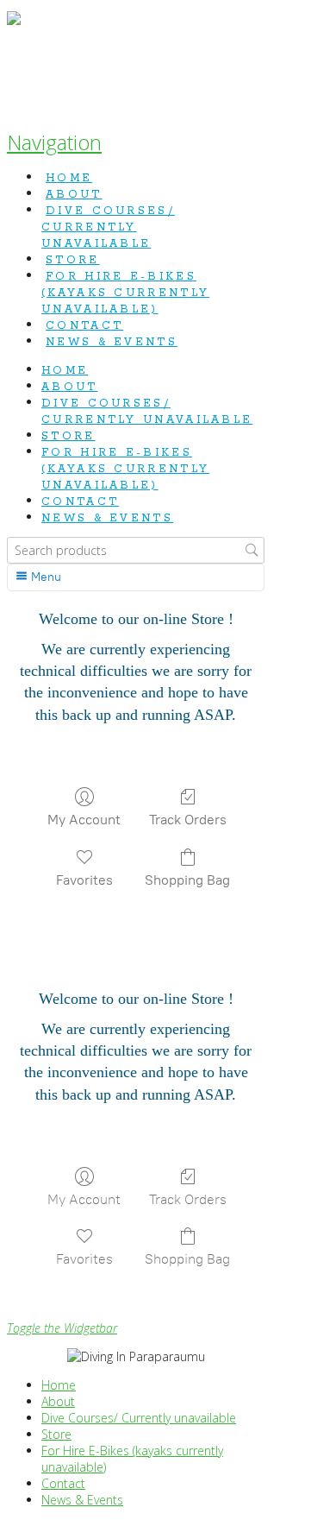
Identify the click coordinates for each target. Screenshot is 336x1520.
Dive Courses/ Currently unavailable (138, 1418)
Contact (63, 1483)
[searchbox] (135, 550)
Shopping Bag (187, 880)
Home (58, 1385)
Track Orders (188, 819)
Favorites (84, 880)
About (58, 1401)
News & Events (82, 1500)
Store (56, 1434)
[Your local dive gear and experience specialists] (14, 60)
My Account (84, 819)
